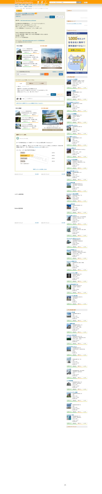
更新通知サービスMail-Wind (58, 71)
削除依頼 (47, 17)
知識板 (27, 4)
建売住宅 (21, 6)
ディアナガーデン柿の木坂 (72, 295)
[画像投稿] (17, 98)
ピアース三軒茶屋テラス (72, 249)
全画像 (17, 16)
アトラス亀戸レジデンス (72, 136)
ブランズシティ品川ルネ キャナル (73, 238)
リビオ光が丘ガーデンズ (72, 346)
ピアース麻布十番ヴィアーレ (72, 171)
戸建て (47, 4)
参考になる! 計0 (59, 17)
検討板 (16, 4)
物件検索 (42, 2)
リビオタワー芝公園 (71, 312)
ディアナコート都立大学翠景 (72, 193)
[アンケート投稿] (20, 98)
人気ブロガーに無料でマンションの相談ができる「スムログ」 (29, 103)
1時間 (42, 74)
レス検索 (42, 83)
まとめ (43, 4)
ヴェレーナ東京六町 (71, 204)
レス (21, 83)
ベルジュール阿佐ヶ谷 (71, 148)
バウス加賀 (69, 369)
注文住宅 (16, 6)
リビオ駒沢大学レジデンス (72, 125)
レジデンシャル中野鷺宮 (72, 113)
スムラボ (39, 4)
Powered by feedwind (83, 17)
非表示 (48, 94)
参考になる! (60, 94)
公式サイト (26, 52)
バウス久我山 (69, 403)
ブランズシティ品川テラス (72, 226)
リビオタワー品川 (70, 414)
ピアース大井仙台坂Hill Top (72, 284)
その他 (31, 4)
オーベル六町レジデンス (72, 215)
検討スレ (35, 52)
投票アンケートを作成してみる (40, 169)
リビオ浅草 (69, 357)
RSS (20, 16)
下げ (23, 98)
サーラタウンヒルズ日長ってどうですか (25, 13)
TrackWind (85, 25)
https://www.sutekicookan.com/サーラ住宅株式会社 (33, 40)
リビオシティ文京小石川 (72, 335)
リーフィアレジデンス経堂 (72, 392)
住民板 (20, 4)
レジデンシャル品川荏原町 (72, 159)
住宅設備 (30, 6)
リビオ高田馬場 (70, 380)
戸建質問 (25, 6)
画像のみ (31, 83)
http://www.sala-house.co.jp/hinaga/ (28, 20)
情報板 (23, 4)
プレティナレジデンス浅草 (72, 272)
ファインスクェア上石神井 (72, 79)
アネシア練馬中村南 (71, 323)
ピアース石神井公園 (71, 182)
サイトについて (46, 2)
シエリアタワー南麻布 (71, 90)
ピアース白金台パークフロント (73, 102)
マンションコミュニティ (24, 2)
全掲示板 (38, 2)
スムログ (34, 4)
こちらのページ (37, 147)
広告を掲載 (37, 222)
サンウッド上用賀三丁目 (72, 261)
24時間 (46, 74)
